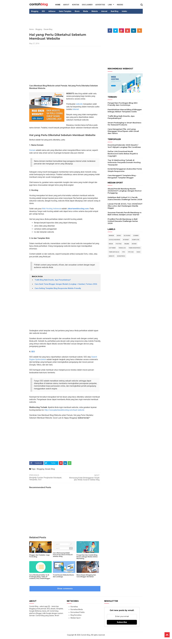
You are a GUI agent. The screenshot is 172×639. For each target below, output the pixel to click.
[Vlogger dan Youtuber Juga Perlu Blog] (40, 547)
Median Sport (76, 618)
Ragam (126, 244)
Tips (123, 252)
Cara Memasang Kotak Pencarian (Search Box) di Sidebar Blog (63, 554)
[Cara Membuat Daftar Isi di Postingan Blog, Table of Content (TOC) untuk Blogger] (40, 567)
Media (85, 11)
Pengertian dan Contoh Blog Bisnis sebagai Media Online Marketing (87, 556)
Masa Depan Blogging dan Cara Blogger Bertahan (86, 576)
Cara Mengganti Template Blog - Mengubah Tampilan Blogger (122, 176)
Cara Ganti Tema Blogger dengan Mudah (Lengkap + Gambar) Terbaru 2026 (66, 284)
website (79, 104)
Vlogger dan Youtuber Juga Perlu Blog (39, 556)
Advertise (100, 5)
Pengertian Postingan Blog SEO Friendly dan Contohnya (122, 104)
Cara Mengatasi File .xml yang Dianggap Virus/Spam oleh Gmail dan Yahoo (123, 131)
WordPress (121, 256)
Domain (32, 150)
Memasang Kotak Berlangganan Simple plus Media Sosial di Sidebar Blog (84, 479)
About (66, 5)
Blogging (34, 11)
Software (112, 248)
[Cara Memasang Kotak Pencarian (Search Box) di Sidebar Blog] (64, 546)
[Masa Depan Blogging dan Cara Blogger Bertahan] (88, 567)
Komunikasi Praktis (78, 612)
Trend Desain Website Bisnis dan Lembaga (63, 576)
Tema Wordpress (134, 248)
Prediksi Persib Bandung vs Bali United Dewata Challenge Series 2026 (123, 221)
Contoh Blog (85, 635)
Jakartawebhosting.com (78, 208)
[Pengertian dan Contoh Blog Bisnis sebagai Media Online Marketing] (88, 547)
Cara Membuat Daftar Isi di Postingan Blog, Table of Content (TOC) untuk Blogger (39, 576)
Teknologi (122, 248)
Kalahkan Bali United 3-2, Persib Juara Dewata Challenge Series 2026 (125, 198)
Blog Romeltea (76, 615)
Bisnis (77, 11)
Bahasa (111, 235)
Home (57, 5)
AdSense (51, 11)
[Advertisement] (86, 21)
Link (110, 5)
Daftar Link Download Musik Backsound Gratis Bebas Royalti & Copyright (123, 153)
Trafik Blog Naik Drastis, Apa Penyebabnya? (53, 280)
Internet (104, 11)
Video (138, 252)
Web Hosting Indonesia (51, 208)
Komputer (135, 239)
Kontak (75, 5)
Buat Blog (114, 11)
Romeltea (74, 607)
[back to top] (167, 634)
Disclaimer (87, 5)
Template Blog (114, 252)
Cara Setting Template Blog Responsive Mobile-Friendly (58, 288)
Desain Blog (50, 469)
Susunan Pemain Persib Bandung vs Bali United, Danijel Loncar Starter (124, 213)
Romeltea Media (77, 609)
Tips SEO (131, 252)
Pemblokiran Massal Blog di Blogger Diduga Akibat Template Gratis (125, 110)
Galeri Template (65, 11)
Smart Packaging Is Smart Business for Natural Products (124, 124)
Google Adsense (114, 239)
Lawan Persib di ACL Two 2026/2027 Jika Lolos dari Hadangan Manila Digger (125, 206)
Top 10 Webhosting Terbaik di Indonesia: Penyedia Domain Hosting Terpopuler (124, 162)
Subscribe (122, 622)
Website (94, 11)
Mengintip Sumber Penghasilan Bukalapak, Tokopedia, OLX (45, 479)
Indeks (120, 5)
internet (75, 109)
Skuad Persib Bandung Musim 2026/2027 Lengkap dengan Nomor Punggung (125, 191)
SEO (43, 11)
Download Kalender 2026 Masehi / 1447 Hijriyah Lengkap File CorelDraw (124, 146)
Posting (118, 244)
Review (134, 244)
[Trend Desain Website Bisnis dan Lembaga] (64, 567)
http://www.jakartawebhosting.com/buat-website (64, 410)
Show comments (65, 589)
